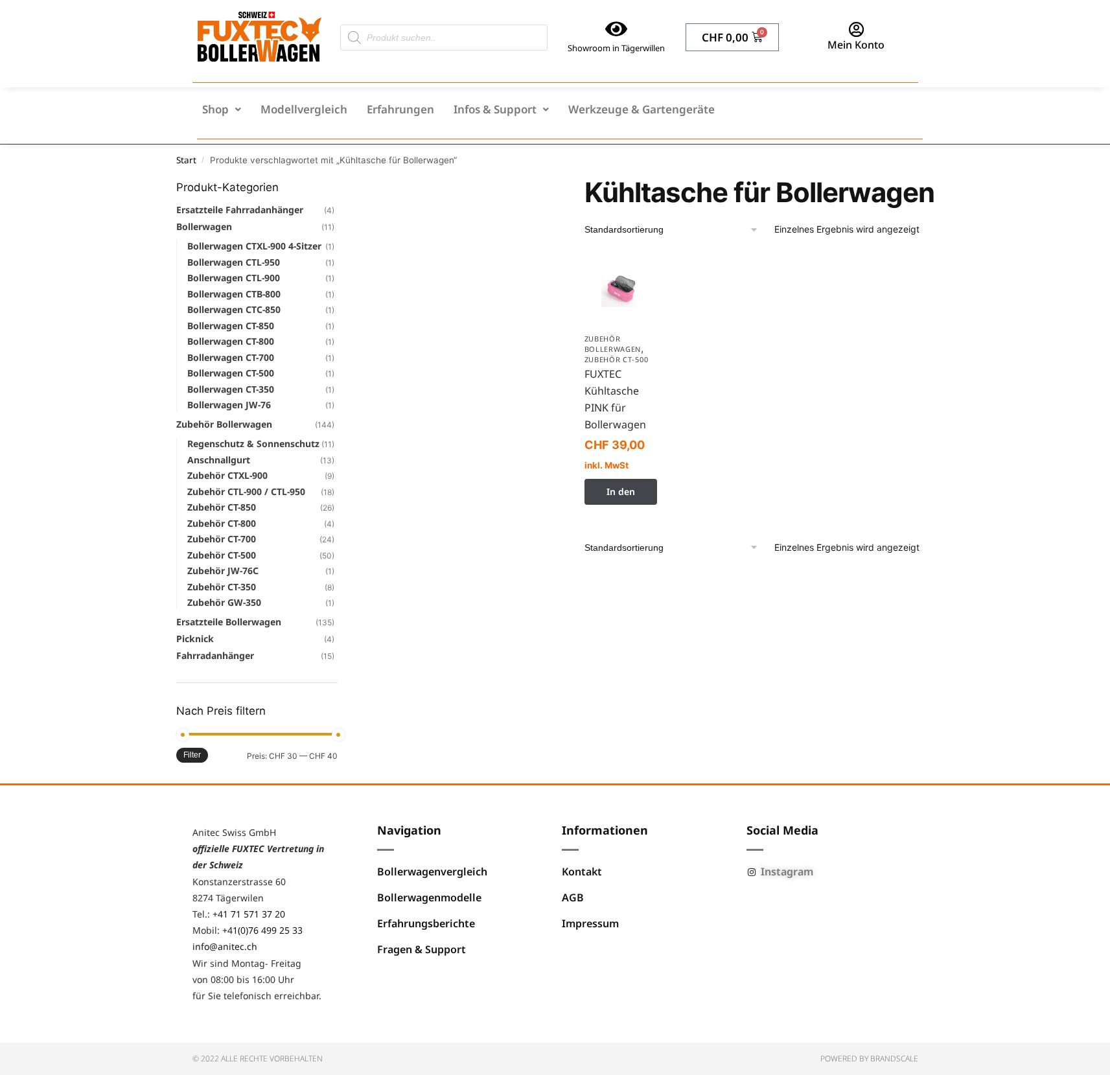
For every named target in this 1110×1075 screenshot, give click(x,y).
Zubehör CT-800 (221, 523)
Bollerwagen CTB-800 (234, 294)
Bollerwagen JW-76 (229, 405)
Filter (192, 754)
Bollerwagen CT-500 (230, 373)
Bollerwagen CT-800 (230, 341)
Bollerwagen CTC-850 (234, 309)
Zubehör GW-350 (224, 602)
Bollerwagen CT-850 (230, 325)
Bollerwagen (204, 226)
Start (186, 160)
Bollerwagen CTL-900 (233, 278)
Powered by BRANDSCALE (869, 1058)
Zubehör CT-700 (221, 539)
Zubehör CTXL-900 (227, 475)
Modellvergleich (303, 109)
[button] (221, 109)
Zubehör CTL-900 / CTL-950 (246, 491)
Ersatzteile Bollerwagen (228, 622)
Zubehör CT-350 (221, 587)
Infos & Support (495, 109)
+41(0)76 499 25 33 (262, 930)
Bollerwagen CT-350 (230, 389)
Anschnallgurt (218, 460)
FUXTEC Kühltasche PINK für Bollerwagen (615, 399)
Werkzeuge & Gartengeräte (641, 109)
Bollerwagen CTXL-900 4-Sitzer (254, 246)
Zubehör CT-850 (221, 507)
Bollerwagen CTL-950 (233, 262)
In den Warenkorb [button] (620, 495)
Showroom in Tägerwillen (616, 48)
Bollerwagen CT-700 (230, 357)
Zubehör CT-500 (616, 359)
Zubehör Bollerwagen (613, 344)
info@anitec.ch (224, 946)
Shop (215, 109)
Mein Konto (856, 45)
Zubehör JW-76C (223, 570)
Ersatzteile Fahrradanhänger (239, 209)
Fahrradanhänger (215, 655)
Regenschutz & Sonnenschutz (253, 443)
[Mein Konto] (856, 29)
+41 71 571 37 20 (249, 914)
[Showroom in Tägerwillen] (616, 29)
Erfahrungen (400, 109)
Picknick (195, 638)
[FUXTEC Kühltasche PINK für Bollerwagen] (621, 289)
